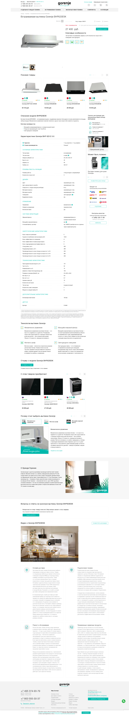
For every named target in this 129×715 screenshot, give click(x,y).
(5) (84, 399)
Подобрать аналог (102, 29)
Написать (98, 222)
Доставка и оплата (56, 695)
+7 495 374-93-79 (27, 4)
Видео (70, 703)
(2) (39, 100)
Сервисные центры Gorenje (58, 703)
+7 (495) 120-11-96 (98, 217)
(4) (61, 399)
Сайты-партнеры (73, 704)
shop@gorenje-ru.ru (94, 692)
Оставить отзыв (27, 365)
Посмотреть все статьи (98, 181)
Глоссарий (71, 695)
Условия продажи (55, 699)
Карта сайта (91, 707)
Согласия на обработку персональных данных (65, 713)
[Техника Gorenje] (64, 4)
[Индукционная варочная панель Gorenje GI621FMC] (30, 386)
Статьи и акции (88, 2)
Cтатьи (71, 694)
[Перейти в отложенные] (88, 5)
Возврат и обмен (73, 699)
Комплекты (92, 9)
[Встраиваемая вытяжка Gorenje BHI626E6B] (53, 87)
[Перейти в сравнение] (94, 5)
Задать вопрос (31, 515)
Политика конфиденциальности (58, 707)
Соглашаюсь (86, 712)
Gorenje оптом (55, 694)
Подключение (54, 697)
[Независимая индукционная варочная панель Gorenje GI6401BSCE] (53, 386)
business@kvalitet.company (97, 695)
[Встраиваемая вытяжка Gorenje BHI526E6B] (98, 87)
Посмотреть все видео (100, 523)
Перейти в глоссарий (56, 450)
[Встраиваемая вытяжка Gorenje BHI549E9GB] (75, 87)
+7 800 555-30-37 (27, 6)
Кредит (53, 701)
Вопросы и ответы (74, 697)
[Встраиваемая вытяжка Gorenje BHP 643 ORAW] (30, 87)
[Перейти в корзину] (100, 5)
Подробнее (98, 206)
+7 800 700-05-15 (39, 1)
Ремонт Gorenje (73, 701)
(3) (61, 100)
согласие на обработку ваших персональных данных (49, 712)
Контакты (53, 704)
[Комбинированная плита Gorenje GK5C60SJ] (75, 386)
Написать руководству (98, 699)
